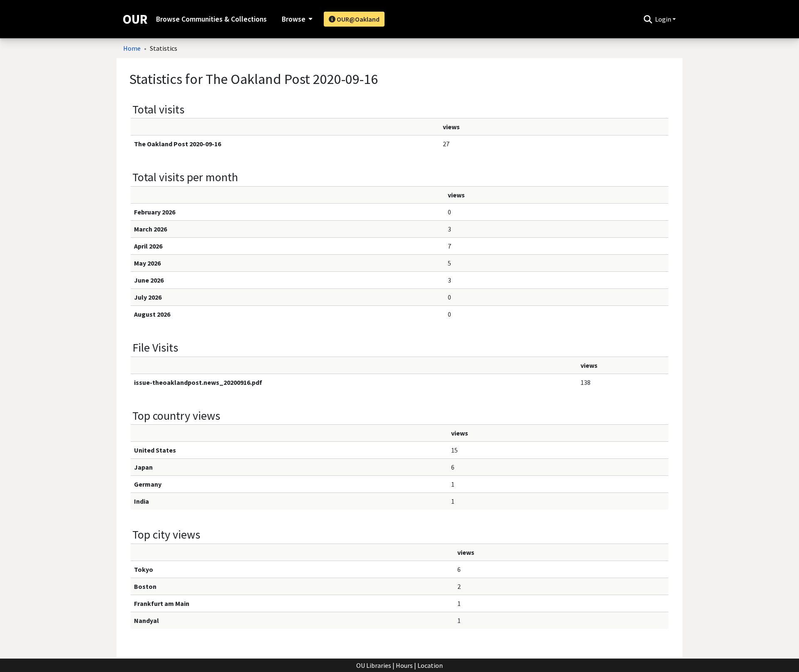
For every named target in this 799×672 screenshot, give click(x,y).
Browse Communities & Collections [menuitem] (211, 19)
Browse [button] (293, 19)
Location (430, 665)
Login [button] (663, 19)
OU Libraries (373, 665)
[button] (648, 19)
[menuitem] (296, 19)
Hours (404, 665)
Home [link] (132, 48)
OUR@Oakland (357, 19)
